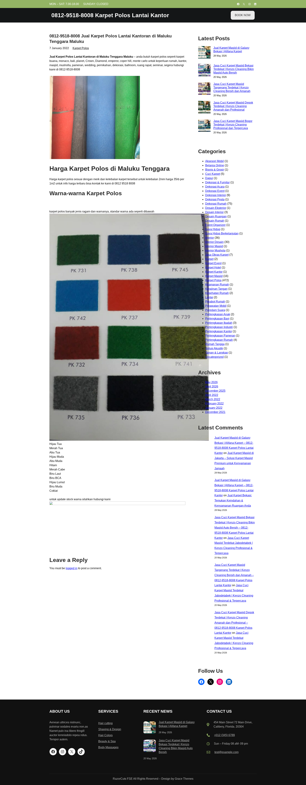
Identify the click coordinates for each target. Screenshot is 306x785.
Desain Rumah (214, 220)
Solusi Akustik (214, 348)
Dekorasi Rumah (215, 203)
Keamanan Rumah (217, 284)
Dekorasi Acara (215, 186)
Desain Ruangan (216, 216)
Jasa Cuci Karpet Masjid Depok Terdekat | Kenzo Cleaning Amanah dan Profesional (233, 106)
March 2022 (212, 399)
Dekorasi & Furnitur (217, 182)
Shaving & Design (109, 729)
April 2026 (211, 386)
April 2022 (211, 394)
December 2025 (215, 390)
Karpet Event (213, 263)
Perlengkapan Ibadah (218, 322)
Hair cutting (105, 723)
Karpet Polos (81, 48)
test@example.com (226, 752)
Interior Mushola (215, 250)
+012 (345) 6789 (224, 735)
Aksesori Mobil (214, 161)
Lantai (209, 297)
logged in (71, 568)
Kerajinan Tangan (216, 288)
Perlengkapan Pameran (220, 335)
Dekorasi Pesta (215, 199)
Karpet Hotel (213, 267)
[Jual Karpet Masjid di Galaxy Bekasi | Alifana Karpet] (149, 728)
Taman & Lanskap (216, 352)
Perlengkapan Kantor (218, 331)
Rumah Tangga (215, 344)
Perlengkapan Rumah (219, 339)
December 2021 (215, 412)
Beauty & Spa (107, 741)
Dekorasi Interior (215, 195)
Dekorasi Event (215, 190)
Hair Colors (105, 735)
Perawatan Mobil (215, 305)
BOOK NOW (243, 15)
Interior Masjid (214, 246)
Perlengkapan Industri (219, 327)
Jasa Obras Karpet (217, 254)
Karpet (209, 258)
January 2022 (213, 407)
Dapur (209, 178)
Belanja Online (214, 165)
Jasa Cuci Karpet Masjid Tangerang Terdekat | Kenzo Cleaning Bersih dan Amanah (231, 87)
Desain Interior (214, 212)
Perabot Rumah (215, 301)
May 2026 (211, 382)
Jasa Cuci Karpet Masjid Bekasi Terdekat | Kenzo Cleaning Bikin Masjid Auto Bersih (233, 69)
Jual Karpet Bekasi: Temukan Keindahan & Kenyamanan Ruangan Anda (233, 500)
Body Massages (108, 747)
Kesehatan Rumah (217, 293)
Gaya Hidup (212, 229)
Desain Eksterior (215, 207)
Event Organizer (215, 224)
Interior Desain (214, 241)
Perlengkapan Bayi (217, 318)
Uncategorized (214, 356)
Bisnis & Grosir (214, 169)
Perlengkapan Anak (217, 314)
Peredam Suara (215, 310)
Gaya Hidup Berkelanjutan (222, 233)
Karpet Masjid (214, 276)
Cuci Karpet (212, 173)
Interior (209, 237)
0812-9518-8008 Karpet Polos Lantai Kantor (110, 15)
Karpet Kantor (214, 271)
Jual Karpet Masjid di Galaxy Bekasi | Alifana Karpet (231, 49)
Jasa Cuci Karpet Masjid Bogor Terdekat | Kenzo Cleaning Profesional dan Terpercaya (232, 125)
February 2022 (214, 403)
